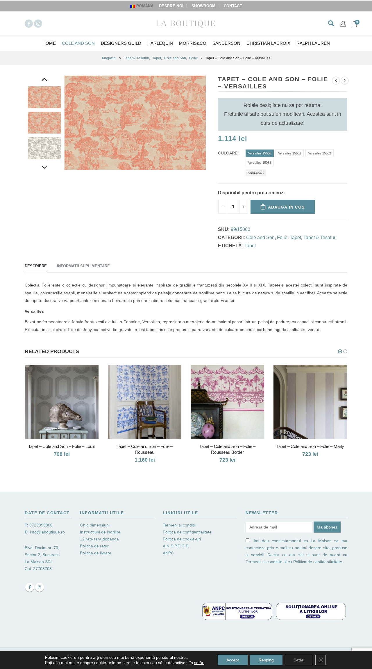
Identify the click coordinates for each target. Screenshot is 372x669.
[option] (44, 97)
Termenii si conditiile (264, 561)
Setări (299, 660)
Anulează (256, 172)
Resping (266, 660)
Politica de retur (94, 546)
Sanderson (226, 43)
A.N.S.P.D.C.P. (176, 546)
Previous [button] (44, 80)
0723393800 (41, 525)
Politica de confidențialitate (187, 532)
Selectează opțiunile (89, 374)
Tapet (295, 237)
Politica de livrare (95, 553)
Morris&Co (192, 43)
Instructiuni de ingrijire (100, 532)
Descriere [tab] (36, 266)
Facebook (29, 587)
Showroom (204, 6)
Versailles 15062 (319, 153)
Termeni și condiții (179, 525)
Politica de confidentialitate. (318, 561)
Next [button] (44, 167)
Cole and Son (78, 43)
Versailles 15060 (259, 153)
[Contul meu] (343, 23)
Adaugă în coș (286, 207)
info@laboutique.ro (47, 532)
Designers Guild (121, 43)
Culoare (227, 153)
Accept (232, 660)
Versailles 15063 (259, 162)
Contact (233, 6)
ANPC (168, 553)
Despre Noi (171, 6)
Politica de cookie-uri (182, 539)
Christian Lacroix (268, 43)
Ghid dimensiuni (95, 525)
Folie (282, 237)
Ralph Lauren (313, 43)
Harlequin (160, 43)
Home (49, 43)
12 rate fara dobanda (100, 539)
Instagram (39, 587)
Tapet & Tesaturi (320, 237)
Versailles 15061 (289, 153)
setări (199, 662)
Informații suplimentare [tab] (83, 266)
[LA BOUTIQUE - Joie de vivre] (186, 23)
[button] (340, 351)
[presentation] (65, 122)
